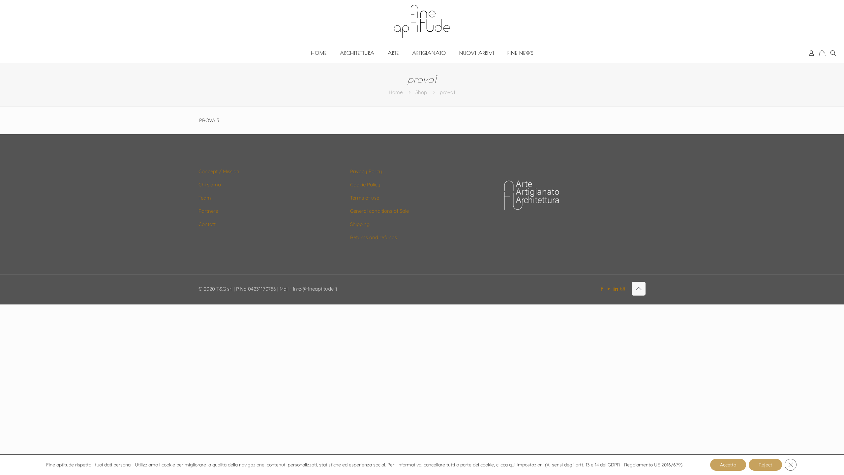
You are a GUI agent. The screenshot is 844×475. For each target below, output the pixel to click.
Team (204, 198)
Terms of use (364, 198)
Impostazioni (530, 465)
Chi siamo (209, 184)
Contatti (207, 224)
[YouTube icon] (608, 289)
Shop (421, 92)
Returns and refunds (373, 237)
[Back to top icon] (639, 289)
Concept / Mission (218, 171)
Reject (765, 465)
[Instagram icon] (622, 289)
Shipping (360, 224)
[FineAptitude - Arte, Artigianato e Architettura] (422, 21)
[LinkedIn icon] (615, 289)
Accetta (728, 465)
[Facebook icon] (601, 289)
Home (396, 92)
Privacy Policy (366, 171)
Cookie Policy (365, 184)
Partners (208, 211)
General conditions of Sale (379, 211)
